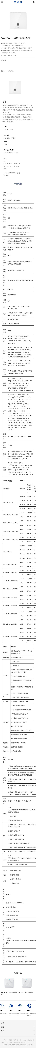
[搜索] (33, 2)
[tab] (2, 71)
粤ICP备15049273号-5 (11, 1040)
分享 (4, 60)
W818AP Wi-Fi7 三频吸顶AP (26, 992)
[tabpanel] (18, 522)
